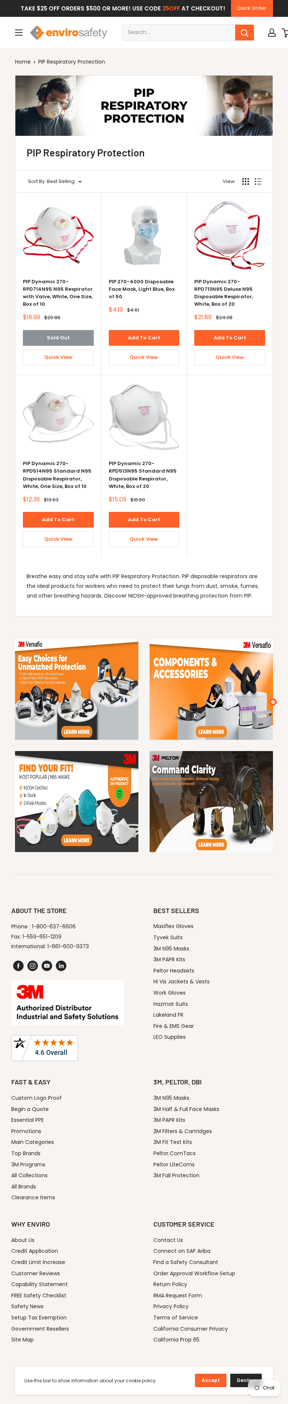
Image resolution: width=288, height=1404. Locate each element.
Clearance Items (33, 1197)
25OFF (171, 8)
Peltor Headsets (173, 970)
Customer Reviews (35, 1273)
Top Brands (25, 1153)
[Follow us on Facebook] (18, 966)
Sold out (58, 337)
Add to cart (144, 337)
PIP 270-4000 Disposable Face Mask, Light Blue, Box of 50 (142, 289)
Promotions (26, 1131)
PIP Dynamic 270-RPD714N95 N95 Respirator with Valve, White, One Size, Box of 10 (58, 293)
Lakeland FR (168, 1015)
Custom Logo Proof (36, 1098)
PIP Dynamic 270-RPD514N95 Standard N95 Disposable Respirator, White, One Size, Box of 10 (57, 474)
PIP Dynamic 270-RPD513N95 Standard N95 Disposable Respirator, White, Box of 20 (143, 474)
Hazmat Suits (170, 1004)
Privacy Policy (171, 1306)
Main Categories (32, 1142)
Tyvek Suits (168, 937)
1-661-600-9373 (68, 946)
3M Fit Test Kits (172, 1142)
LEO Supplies (169, 1037)
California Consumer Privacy (190, 1329)
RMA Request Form (177, 1295)
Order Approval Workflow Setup (194, 1273)
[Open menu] (18, 33)
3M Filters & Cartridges (182, 1131)
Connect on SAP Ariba (181, 1251)
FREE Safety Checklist (38, 1295)
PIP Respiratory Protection (71, 61)
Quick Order (251, 8)
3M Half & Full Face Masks (186, 1109)
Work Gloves (169, 992)
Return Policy (170, 1284)
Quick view (58, 357)
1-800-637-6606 (54, 926)
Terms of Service (175, 1317)
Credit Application (34, 1251)
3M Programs (28, 1164)
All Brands (23, 1186)
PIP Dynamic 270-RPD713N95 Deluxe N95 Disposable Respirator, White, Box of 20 (223, 293)
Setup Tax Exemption (39, 1317)
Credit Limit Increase (38, 1262)
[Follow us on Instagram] (32, 966)
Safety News (27, 1306)
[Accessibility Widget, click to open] (273, 702)
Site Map (22, 1339)
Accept (211, 1380)
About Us (22, 1240)
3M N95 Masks (171, 948)
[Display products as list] (258, 181)
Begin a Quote (30, 1109)
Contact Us (168, 1240)
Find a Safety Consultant (185, 1262)
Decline (246, 1380)
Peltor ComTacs (174, 1153)
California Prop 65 (176, 1339)
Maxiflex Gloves (173, 926)
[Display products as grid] (245, 181)
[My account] (272, 32)
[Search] (244, 32)
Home (23, 61)
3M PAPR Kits (169, 959)
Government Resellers (40, 1329)
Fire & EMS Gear (173, 1026)
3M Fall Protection (176, 1175)
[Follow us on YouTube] (47, 966)
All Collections (29, 1175)
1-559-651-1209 (42, 936)
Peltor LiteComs (174, 1164)
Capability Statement (39, 1284)
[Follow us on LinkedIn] (61, 966)
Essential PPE (27, 1120)
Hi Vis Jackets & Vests (181, 981)
